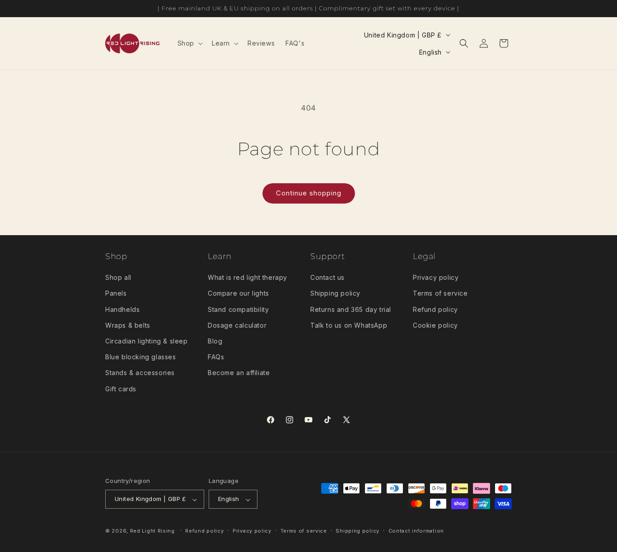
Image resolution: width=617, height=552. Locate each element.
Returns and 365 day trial (350, 309)
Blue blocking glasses (140, 357)
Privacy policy (435, 278)
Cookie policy (435, 325)
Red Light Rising (153, 531)
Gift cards (120, 389)
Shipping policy (335, 293)
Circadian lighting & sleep (146, 341)
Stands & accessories (140, 373)
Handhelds (122, 309)
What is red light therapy (247, 278)
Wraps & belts (127, 325)
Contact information (416, 531)
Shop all (118, 278)
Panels (116, 293)
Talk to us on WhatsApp (348, 325)
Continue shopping (308, 193)
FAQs (216, 357)
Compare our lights (238, 293)
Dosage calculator (237, 325)
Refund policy (435, 309)
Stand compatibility (238, 309)
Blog (215, 341)
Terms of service (440, 293)
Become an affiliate (239, 373)
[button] (189, 43)
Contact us (327, 278)
